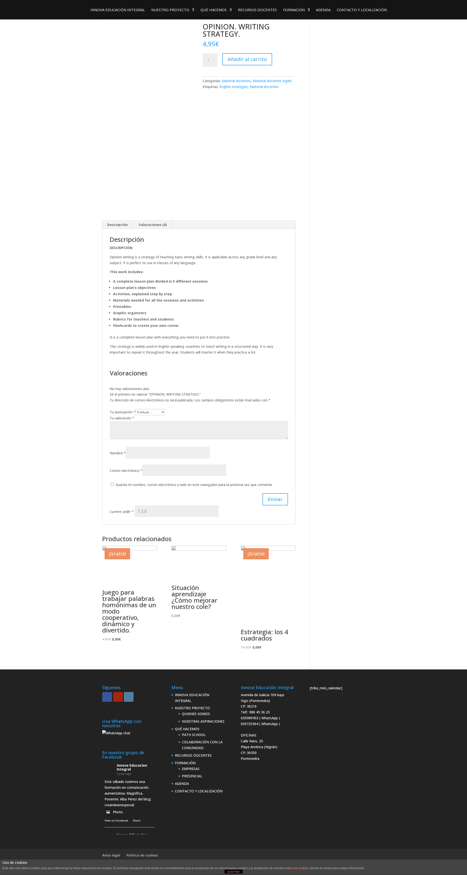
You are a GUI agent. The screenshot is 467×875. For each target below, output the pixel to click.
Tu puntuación (122, 412)
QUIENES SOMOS (196, 713)
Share (136, 820)
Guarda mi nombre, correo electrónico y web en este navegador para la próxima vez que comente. (194, 484)
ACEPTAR (233, 871)
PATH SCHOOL (194, 734)
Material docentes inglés (272, 80)
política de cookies (296, 868)
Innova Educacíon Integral (132, 767)
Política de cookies (142, 855)
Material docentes (236, 80)
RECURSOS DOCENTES (257, 10)
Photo (118, 812)
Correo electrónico (126, 470)
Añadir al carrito (247, 59)
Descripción (117, 224)
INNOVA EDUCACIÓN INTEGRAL (117, 10)
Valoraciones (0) (153, 224)
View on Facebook (116, 820)
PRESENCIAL (192, 776)
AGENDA (323, 10)
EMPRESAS (190, 768)
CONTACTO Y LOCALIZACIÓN (362, 10)
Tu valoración (122, 418)
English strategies (233, 86)
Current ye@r (122, 511)
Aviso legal (111, 855)
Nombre (118, 453)
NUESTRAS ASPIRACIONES (203, 721)
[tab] (117, 225)
